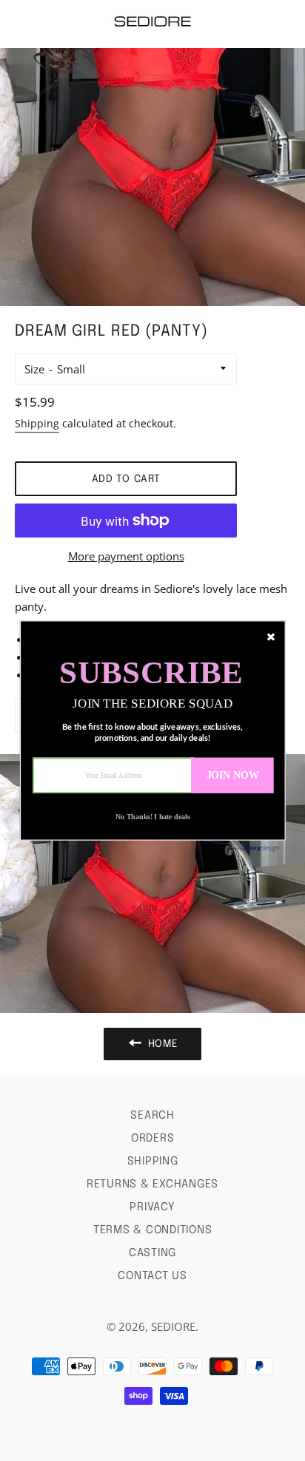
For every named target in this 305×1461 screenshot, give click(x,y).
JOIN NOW (233, 775)
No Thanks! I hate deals (152, 817)
